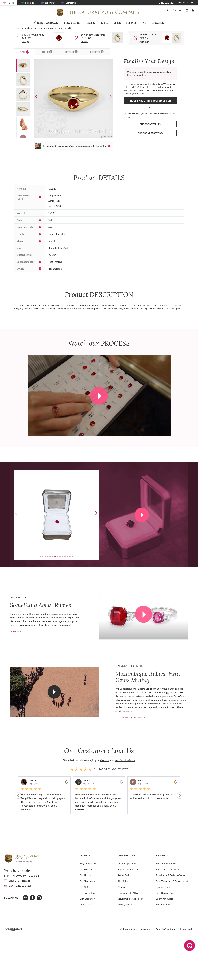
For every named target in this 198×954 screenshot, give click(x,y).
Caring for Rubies (164, 898)
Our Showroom (87, 881)
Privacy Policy (125, 904)
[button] (110, 96)
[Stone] (59, 37)
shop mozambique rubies (130, 717)
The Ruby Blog (163, 904)
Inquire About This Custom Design (150, 100)
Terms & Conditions (165, 929)
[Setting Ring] (117, 37)
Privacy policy (187, 929)
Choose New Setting (150, 133)
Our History (85, 875)
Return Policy (124, 875)
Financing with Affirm (128, 893)
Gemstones (71, 2)
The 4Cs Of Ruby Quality (168, 869)
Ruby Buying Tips (164, 893)
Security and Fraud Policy (130, 898)
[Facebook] (32, 897)
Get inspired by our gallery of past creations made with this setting (74, 146)
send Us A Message (19, 880)
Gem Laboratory (87, 898)
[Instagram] (39, 897)
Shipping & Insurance (128, 869)
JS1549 (87, 38)
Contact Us (85, 904)
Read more (16, 631)
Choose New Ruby (150, 124)
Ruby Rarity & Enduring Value (170, 875)
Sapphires (50, 2)
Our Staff (84, 887)
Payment (122, 887)
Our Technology (87, 893)
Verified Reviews (125, 760)
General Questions (127, 863)
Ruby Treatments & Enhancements (172, 881)
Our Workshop (87, 869)
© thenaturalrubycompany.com (135, 929)
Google (104, 760)
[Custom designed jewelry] (171, 38)
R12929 (29, 38)
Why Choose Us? (88, 863)
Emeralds (29, 2)
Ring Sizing (123, 881)
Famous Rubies (163, 887)
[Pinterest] (25, 897)
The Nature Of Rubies (166, 863)
